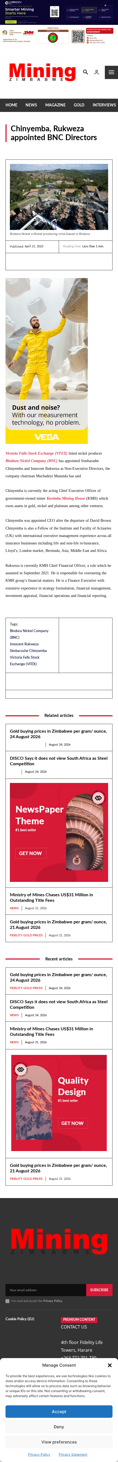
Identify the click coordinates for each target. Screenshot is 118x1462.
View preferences (59, 1442)
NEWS (11, 149)
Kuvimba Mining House (66, 498)
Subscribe (99, 1290)
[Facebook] (28, 261)
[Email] (65, 261)
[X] (40, 261)
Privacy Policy (39, 1454)
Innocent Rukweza (24, 644)
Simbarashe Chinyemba (28, 651)
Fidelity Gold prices (26, 744)
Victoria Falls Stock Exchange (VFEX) (36, 453)
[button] (110, 1365)
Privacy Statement (73, 1454)
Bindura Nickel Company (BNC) (31, 461)
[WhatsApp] (53, 261)
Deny (59, 1426)
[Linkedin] (15, 261)
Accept (59, 1411)
